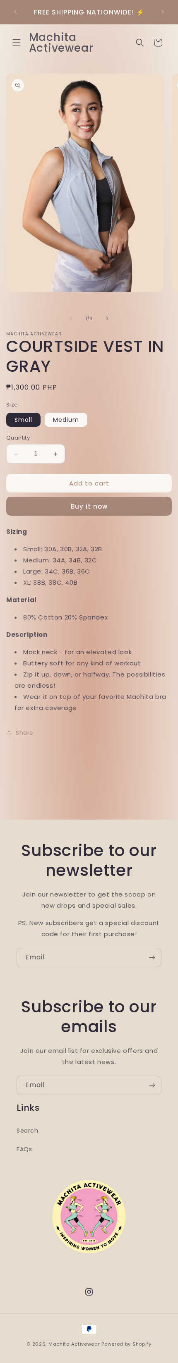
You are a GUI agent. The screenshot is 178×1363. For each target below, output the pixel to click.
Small (23, 420)
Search (27, 1130)
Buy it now (89, 506)
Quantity (18, 438)
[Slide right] (107, 318)
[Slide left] (71, 318)
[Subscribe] (152, 957)
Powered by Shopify (126, 1344)
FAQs (24, 1149)
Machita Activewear (74, 1344)
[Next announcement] (163, 12)
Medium (66, 420)
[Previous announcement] (15, 12)
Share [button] (25, 733)
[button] (16, 42)
